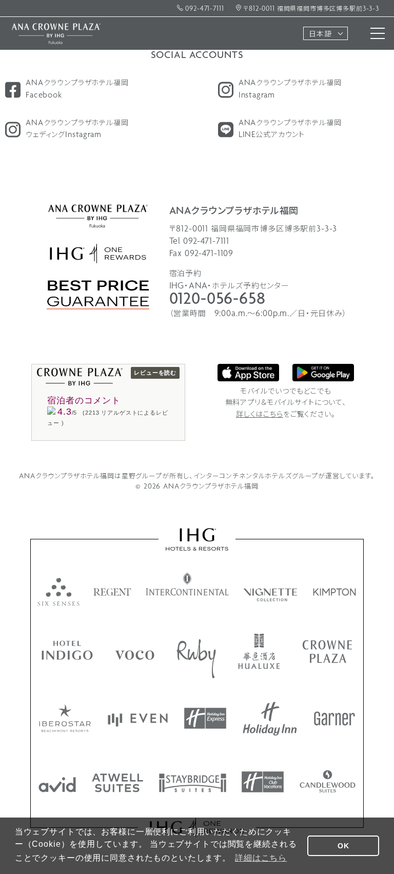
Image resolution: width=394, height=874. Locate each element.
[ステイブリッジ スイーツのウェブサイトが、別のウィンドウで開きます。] (192, 782)
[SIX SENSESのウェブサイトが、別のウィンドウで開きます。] (58, 591)
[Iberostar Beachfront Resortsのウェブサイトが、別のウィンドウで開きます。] (65, 718)
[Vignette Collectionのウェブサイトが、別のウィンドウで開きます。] (271, 594)
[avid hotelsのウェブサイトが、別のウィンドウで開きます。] (57, 784)
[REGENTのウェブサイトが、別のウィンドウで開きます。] (112, 592)
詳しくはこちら (259, 415)
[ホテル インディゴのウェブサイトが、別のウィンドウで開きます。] (67, 650)
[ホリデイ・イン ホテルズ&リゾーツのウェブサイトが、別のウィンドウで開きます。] (270, 719)
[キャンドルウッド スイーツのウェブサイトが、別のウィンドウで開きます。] (328, 781)
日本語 (320, 34)
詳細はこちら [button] (261, 857)
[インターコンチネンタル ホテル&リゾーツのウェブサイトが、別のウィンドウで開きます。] (187, 584)
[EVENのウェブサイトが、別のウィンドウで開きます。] (138, 720)
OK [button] (343, 846)
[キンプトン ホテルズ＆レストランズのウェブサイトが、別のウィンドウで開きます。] (335, 592)
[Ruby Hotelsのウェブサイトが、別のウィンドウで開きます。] (196, 658)
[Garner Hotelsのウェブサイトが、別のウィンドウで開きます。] (334, 718)
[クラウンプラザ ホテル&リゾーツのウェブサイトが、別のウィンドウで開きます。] (327, 651)
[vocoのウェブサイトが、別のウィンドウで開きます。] (134, 655)
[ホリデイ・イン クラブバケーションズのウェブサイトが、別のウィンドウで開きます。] (263, 781)
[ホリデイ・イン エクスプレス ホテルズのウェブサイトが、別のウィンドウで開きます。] (205, 718)
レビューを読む (155, 373)
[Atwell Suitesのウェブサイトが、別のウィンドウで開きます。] (117, 782)
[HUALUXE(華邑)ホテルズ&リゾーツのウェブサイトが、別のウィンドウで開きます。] (259, 651)
